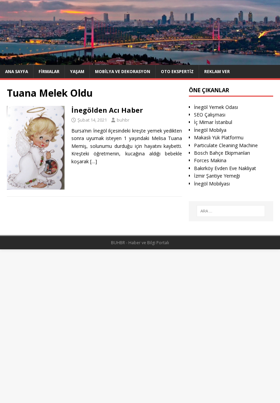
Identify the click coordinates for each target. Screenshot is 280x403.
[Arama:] (231, 211)
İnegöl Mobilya (210, 130)
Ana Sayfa (16, 71)
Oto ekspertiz (177, 71)
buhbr (123, 120)
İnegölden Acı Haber (107, 110)
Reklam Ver (217, 71)
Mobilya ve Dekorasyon (122, 71)
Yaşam (77, 71)
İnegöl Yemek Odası (216, 107)
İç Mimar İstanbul (213, 122)
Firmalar (49, 71)
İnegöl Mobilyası (212, 183)
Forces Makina (210, 160)
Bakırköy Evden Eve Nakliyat (225, 168)
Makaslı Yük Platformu (218, 137)
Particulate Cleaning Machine (226, 145)
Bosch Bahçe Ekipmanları (222, 153)
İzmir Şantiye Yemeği (217, 175)
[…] (93, 161)
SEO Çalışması (209, 114)
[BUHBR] (140, 60)
